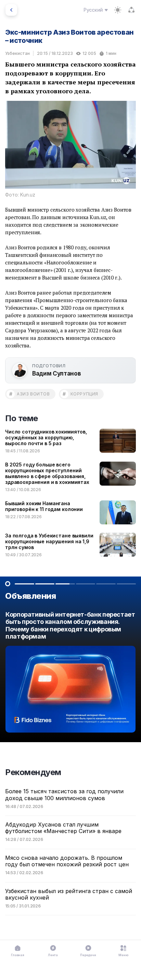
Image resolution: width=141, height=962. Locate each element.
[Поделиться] (131, 10)
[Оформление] (118, 10)
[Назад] (11, 10)
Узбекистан (17, 53)
